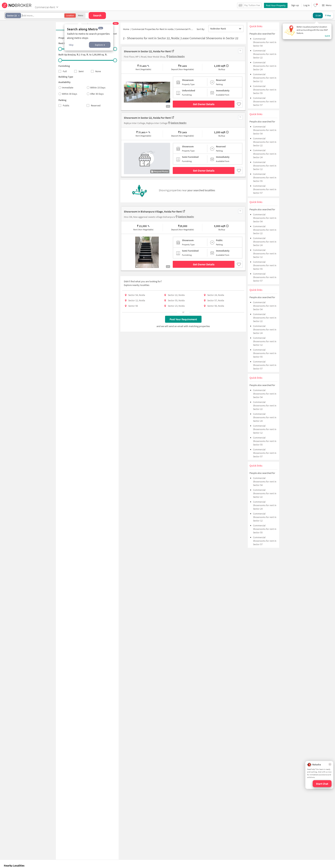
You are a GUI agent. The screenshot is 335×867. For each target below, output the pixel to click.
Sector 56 (133, 305)
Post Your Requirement (183, 319)
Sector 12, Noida (136, 300)
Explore (99, 44)
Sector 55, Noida (176, 300)
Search (97, 15)
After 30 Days (97, 93)
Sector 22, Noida (176, 295)
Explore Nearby (177, 56)
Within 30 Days (69, 93)
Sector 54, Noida (136, 295)
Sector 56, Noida (215, 305)
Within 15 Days (97, 87)
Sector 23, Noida (176, 305)
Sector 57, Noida (215, 300)
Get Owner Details (203, 104)
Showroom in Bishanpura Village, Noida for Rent (153, 211)
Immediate (67, 87)
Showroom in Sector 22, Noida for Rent (147, 51)
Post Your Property (276, 5)
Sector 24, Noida (215, 295)
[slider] (60, 49)
